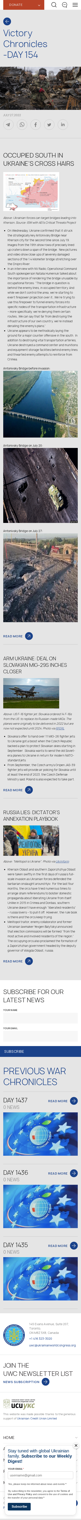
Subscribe (19, 1506)
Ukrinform (62, 861)
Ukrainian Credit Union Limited (37, 1418)
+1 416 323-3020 (40, 1339)
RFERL (60, 728)
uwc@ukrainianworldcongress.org (52, 1345)
